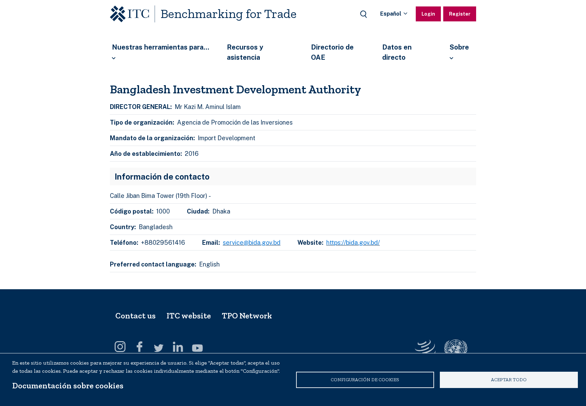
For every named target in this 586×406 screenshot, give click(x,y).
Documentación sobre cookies (67, 385)
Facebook (139, 346)
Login (428, 14)
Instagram (120, 346)
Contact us (135, 315)
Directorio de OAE (332, 52)
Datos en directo (397, 52)
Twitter (158, 346)
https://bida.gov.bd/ (353, 242)
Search (363, 14)
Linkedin (178, 346)
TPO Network (247, 315)
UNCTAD (425, 349)
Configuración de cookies (365, 379)
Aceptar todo (509, 379)
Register (459, 14)
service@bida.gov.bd (251, 242)
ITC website (189, 315)
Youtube (197, 346)
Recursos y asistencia (245, 52)
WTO (456, 349)
